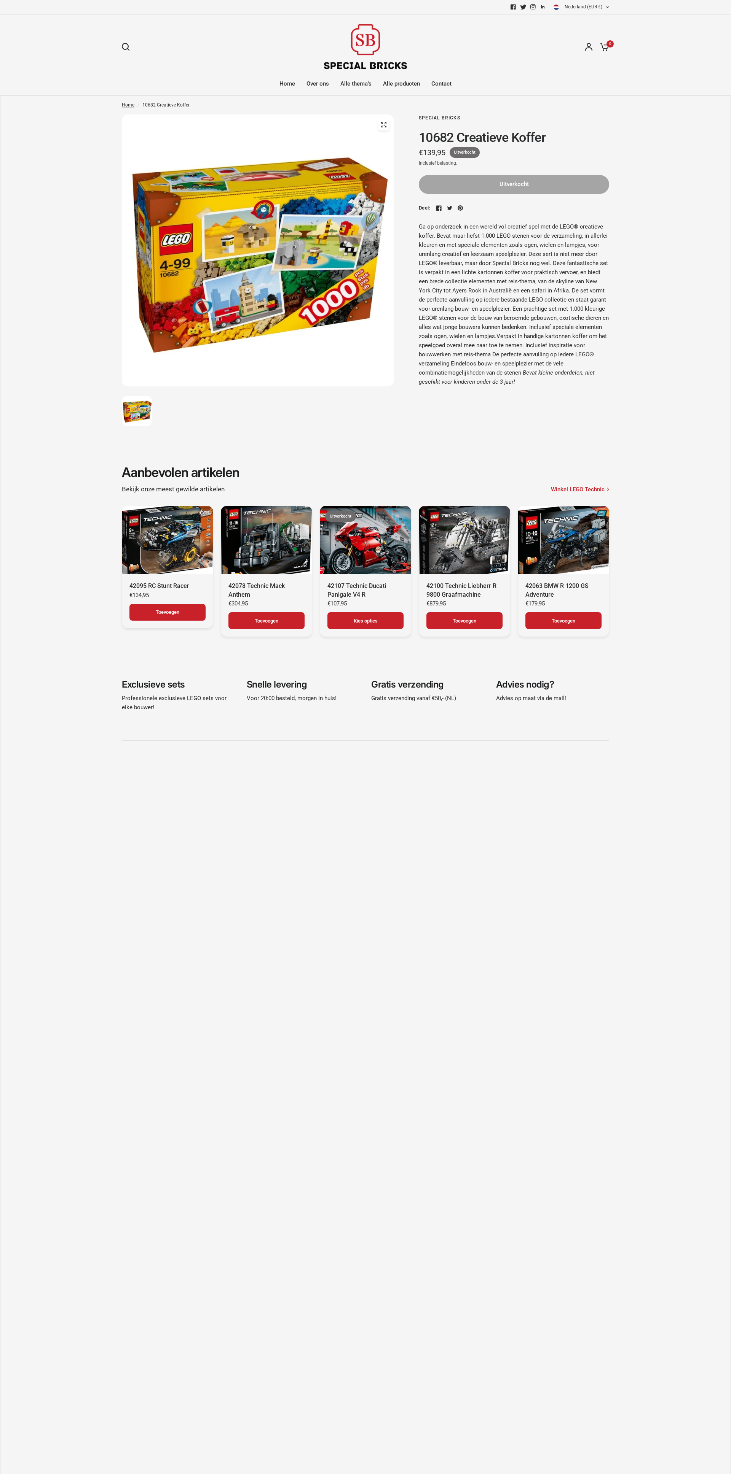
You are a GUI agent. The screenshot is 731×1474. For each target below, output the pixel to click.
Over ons (317, 83)
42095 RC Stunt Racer (159, 585)
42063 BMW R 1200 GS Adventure (557, 590)
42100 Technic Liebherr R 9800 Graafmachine (461, 590)
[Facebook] (513, 7)
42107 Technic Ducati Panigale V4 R (356, 590)
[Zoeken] (127, 47)
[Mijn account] (588, 46)
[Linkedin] (543, 7)
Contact (441, 83)
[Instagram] (533, 7)
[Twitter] (523, 7)
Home (287, 83)
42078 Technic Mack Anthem (256, 590)
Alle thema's (356, 83)
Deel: (424, 207)
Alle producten (401, 83)
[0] (602, 46)
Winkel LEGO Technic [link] (578, 489)
